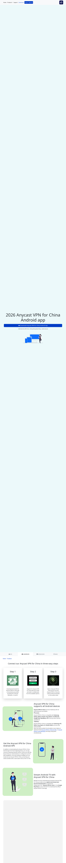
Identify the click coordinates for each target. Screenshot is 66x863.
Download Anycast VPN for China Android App (34, 325)
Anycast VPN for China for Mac (49, 729)
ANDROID (26, 654)
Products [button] (9, 2)
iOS (11, 654)
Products (9, 658)
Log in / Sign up (28, 2)
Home (4, 2)
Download (21, 2)
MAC (56, 654)
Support (16, 2)
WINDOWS (41, 654)
